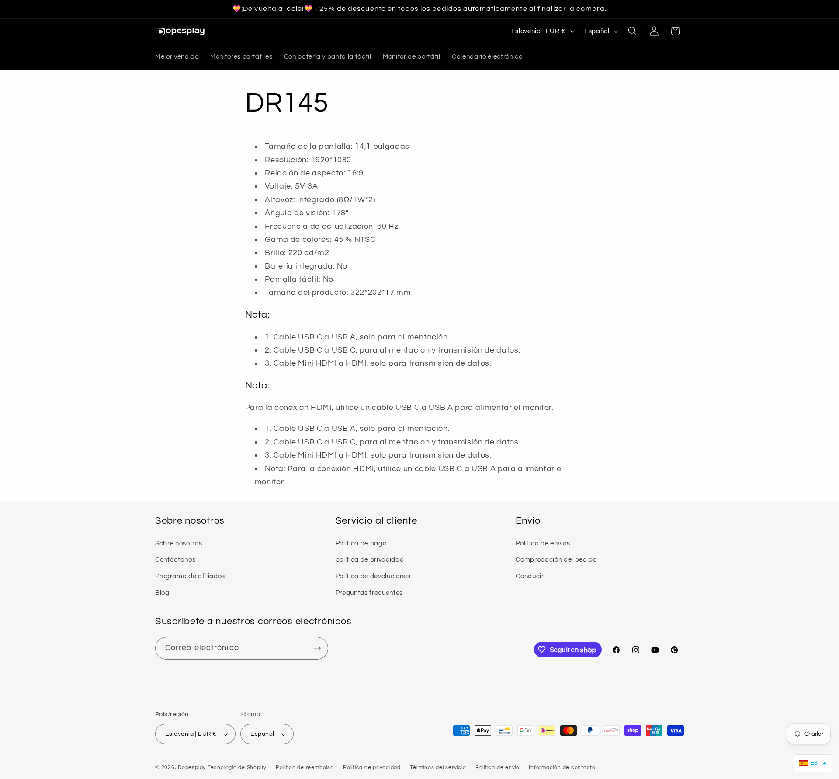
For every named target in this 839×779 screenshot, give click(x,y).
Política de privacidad (372, 767)
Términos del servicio (438, 767)
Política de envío (497, 767)
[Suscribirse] (317, 648)
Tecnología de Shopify (237, 767)
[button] (632, 31)
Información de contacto (562, 767)
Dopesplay (192, 767)
